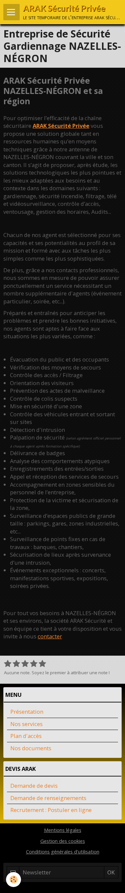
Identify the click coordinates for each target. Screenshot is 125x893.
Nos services (26, 724)
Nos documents (30, 748)
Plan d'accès (26, 736)
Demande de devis (34, 785)
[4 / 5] (33, 664)
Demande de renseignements (48, 798)
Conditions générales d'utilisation (62, 851)
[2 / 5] (16, 664)
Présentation (26, 711)
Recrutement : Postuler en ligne (51, 810)
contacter (50, 636)
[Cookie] (13, 879)
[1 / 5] (7, 664)
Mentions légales (62, 830)
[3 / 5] (25, 664)
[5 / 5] (42, 664)
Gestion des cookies (62, 841)
